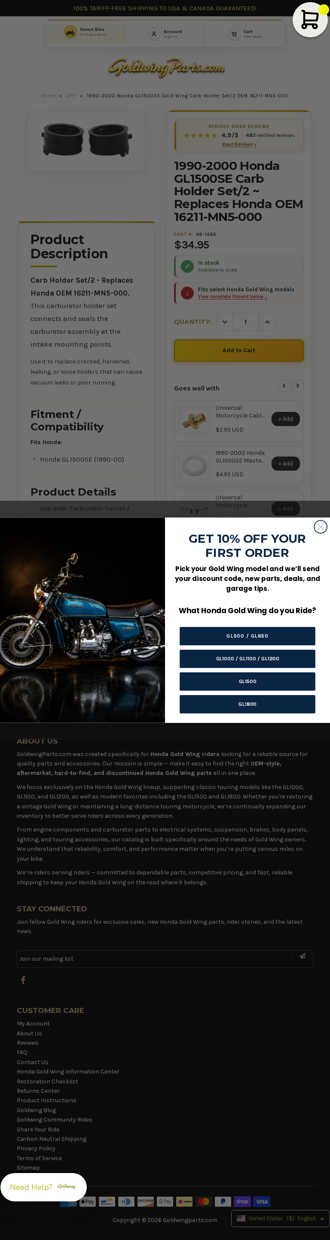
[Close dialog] (320, 526)
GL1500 (248, 681)
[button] (43, 1187)
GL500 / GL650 (247, 635)
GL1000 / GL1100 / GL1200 (247, 658)
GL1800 (247, 704)
